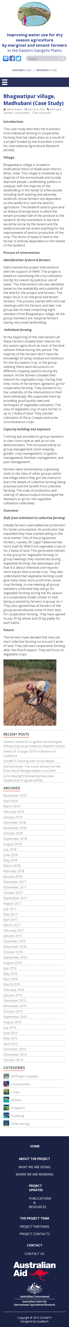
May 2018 (10, 860)
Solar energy (20, 1124)
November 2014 (14, 1054)
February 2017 (13, 930)
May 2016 (10, 973)
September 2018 (15, 839)
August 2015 (12, 1022)
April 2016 (10, 979)
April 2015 (10, 1044)
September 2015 (15, 1017)
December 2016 (14, 941)
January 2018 (12, 876)
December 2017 (14, 882)
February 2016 (13, 990)
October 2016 (13, 952)
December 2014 (14, 1049)
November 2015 (14, 1006)
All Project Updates (24, 1076)
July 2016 (9, 968)
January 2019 (12, 817)
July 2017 (9, 909)
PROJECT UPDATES (36, 1188)
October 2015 (13, 1011)
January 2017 (12, 936)
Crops (15, 1092)
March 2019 (11, 806)
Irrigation (18, 1108)
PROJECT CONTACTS (35, 1234)
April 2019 (10, 801)
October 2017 (13, 893)
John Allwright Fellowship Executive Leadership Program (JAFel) (28, 778)
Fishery (16, 1100)
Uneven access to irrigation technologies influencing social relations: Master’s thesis (34, 744)
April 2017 (10, 919)
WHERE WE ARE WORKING (34, 1174)
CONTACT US (34, 1254)
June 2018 (10, 855)
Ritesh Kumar (14, 109)
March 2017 (11, 925)
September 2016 (15, 957)
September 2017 (15, 898)
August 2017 (12, 903)
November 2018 (14, 828)
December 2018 (14, 822)
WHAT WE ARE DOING (34, 1167)
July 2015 (9, 1027)
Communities (22, 112)
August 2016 (12, 963)
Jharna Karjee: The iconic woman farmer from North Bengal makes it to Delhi (32, 768)
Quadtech (43, 1321)
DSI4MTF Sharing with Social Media (28, 761)
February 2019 (13, 812)
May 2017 (10, 914)
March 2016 (11, 984)
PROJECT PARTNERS (34, 1226)
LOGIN (21, 70)
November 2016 (14, 946)
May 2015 (10, 1038)
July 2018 (9, 849)
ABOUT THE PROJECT (34, 1159)
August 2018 (12, 844)
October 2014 (13, 1060)
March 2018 (11, 866)
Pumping (17, 1116)
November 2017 (14, 887)
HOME (34, 1146)
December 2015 (14, 1000)
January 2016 (12, 995)
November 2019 (14, 795)
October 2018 (13, 833)
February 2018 (13, 871)
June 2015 (10, 1033)
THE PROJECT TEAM (34, 1218)
